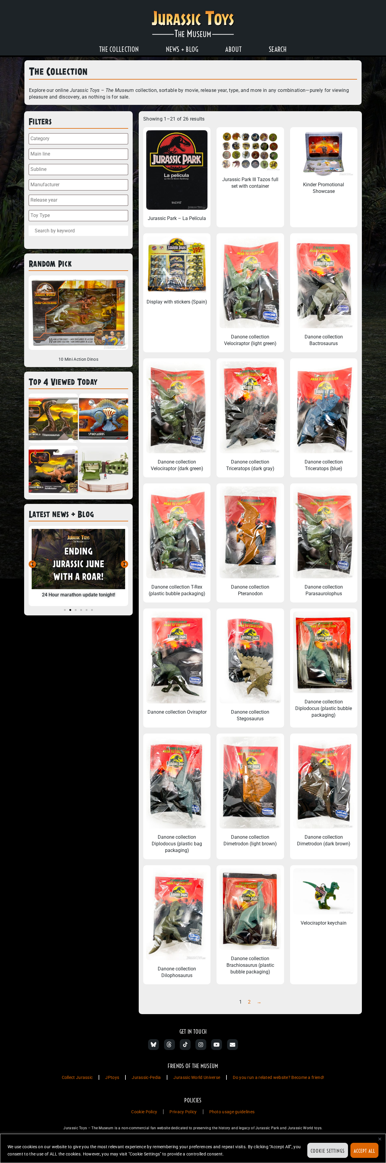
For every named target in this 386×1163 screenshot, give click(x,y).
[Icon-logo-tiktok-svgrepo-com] (185, 1044)
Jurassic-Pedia (146, 1077)
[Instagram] (200, 1044)
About (233, 49)
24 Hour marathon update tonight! (78, 595)
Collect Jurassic (77, 1077)
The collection (119, 49)
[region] (193, 1148)
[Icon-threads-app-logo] (169, 1044)
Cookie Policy (144, 1111)
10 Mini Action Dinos (78, 359)
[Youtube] (216, 1044)
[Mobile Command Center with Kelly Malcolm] (103, 471)
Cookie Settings (328, 1151)
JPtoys (112, 1077)
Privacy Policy (183, 1111)
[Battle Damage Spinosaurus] (103, 419)
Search (278, 49)
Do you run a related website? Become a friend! (278, 1077)
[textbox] (79, 138)
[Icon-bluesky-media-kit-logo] (153, 1044)
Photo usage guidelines (232, 1111)
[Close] (379, 1139)
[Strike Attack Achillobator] (53, 471)
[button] (32, 564)
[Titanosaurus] (53, 419)
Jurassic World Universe (196, 1077)
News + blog (182, 49)
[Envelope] (232, 1044)
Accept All (364, 1151)
